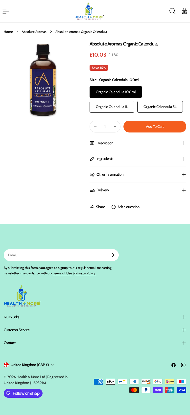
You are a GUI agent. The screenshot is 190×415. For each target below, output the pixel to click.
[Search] (172, 11)
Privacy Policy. (85, 273)
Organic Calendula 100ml (116, 92)
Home (8, 32)
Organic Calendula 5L (160, 107)
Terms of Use (62, 273)
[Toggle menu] (6, 11)
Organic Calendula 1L (112, 107)
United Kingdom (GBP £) (30, 365)
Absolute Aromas (34, 32)
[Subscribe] (113, 255)
